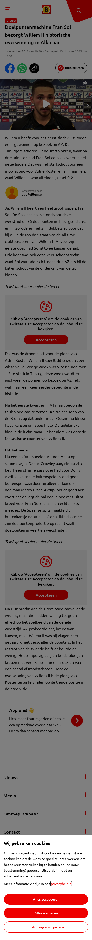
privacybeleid (61, 883)
